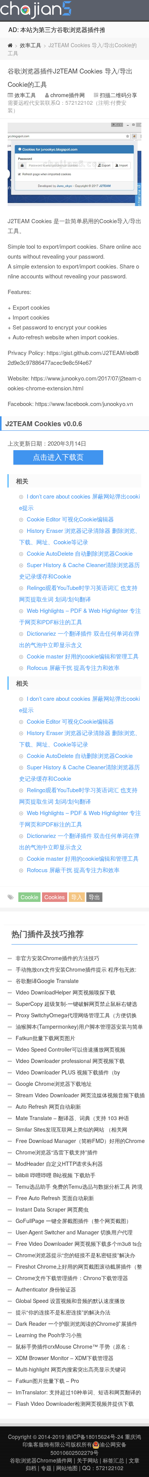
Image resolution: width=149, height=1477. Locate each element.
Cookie (29, 897)
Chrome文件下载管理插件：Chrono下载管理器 (72, 1278)
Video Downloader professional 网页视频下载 (70, 1061)
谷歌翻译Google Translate (47, 981)
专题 (46, 1468)
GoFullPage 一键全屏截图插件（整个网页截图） (73, 1220)
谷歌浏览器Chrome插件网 (41, 1460)
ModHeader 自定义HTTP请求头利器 (59, 1163)
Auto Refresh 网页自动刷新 (48, 1106)
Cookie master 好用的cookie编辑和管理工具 (83, 656)
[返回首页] (10, 45)
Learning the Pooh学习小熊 (49, 1335)
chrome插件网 (67, 95)
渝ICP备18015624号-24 (94, 1436)
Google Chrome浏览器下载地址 (54, 1083)
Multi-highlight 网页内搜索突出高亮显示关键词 (71, 1369)
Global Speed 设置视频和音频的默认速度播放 (70, 1300)
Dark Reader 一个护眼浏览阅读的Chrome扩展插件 (76, 1323)
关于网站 (87, 1460)
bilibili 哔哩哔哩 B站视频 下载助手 (56, 1175)
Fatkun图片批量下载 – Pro (47, 1380)
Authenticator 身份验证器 (46, 1289)
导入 (77, 897)
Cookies (54, 897)
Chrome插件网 (36, 11)
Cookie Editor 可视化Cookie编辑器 (70, 519)
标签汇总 (113, 1460)
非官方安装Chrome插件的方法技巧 (57, 958)
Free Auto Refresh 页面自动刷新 (55, 1198)
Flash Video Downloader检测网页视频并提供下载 (75, 1403)
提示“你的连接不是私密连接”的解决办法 (63, 1312)
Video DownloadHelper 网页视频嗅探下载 (65, 992)
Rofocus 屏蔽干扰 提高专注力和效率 (73, 667)
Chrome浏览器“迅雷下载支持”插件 (57, 1152)
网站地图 (67, 1468)
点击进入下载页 (58, 457)
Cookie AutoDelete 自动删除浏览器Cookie (80, 553)
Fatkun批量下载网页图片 (45, 1038)
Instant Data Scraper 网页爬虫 (52, 1209)
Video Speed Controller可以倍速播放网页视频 (70, 1049)
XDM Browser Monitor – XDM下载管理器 (64, 1358)
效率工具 (30, 45)
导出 (94, 897)
